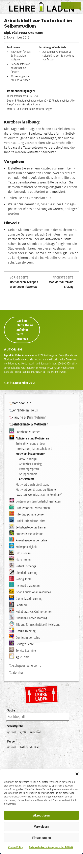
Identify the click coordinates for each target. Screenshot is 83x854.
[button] (77, 774)
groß (23, 732)
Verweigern (41, 826)
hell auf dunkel (29, 747)
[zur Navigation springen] (77, 5)
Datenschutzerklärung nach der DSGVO (51, 847)
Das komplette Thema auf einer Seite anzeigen (25, 330)
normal (11, 732)
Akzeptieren (41, 815)
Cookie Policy (15, 847)
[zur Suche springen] (70, 5)
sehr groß (36, 732)
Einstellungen (41, 838)
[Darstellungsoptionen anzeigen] (64, 5)
